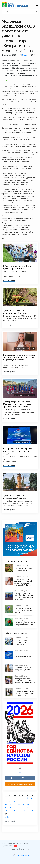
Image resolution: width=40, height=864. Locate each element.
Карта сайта (24, 849)
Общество (26, 55)
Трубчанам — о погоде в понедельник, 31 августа (15, 311)
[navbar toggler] (36, 4)
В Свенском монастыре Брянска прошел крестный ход (18, 267)
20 (19, 808)
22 (28, 808)
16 (32, 804)
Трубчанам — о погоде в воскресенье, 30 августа (15, 496)
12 (14, 804)
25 (10, 811)
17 (6, 808)
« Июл (7, 817)
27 (19, 811)
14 (23, 804)
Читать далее (9, 280)
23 (32, 808)
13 (19, 804)
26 (15, 811)
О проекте (13, 849)
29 (28, 811)
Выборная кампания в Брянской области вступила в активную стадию (18, 451)
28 (24, 811)
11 (10, 804)
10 (6, 804)
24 (6, 811)
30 (32, 811)
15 (28, 804)
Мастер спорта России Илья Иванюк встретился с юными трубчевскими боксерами (17, 404)
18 (10, 808)
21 (23, 808)
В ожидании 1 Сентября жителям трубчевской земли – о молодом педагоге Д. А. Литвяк (19, 357)
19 (14, 808)
